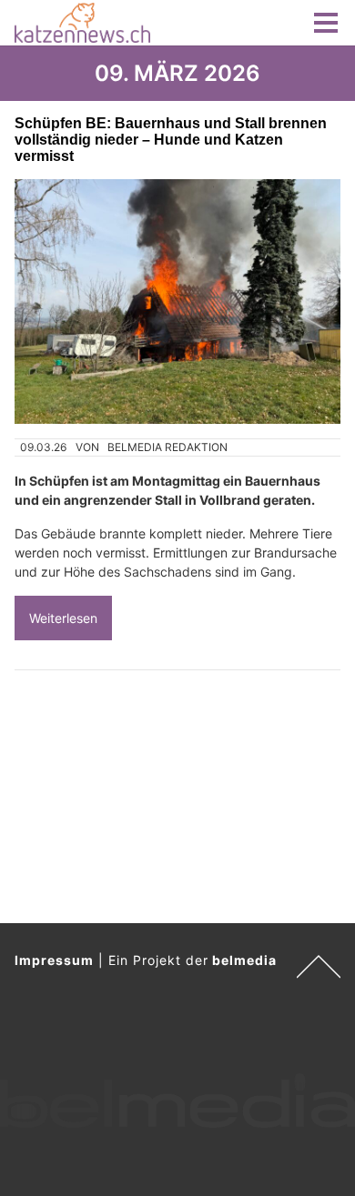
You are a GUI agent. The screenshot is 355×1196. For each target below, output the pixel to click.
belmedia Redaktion (167, 447)
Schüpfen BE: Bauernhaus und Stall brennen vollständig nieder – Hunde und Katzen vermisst (171, 140)
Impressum (54, 960)
